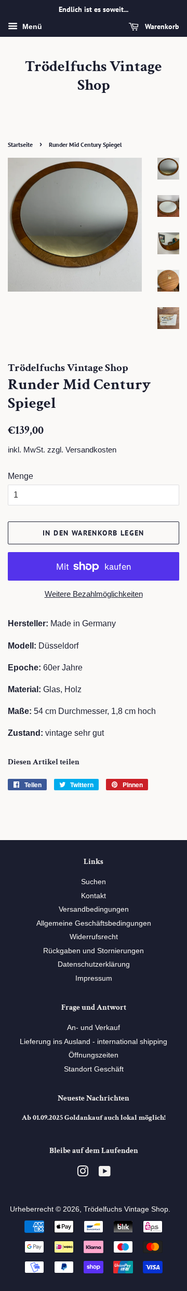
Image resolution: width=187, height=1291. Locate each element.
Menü (31, 26)
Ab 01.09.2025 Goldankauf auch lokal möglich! (94, 1117)
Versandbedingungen (94, 909)
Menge (20, 476)
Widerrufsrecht (94, 937)
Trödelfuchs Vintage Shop (93, 76)
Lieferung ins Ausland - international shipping (93, 1042)
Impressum (93, 978)
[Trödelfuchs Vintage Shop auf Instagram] (82, 1173)
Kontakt (93, 896)
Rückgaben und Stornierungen (93, 951)
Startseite (20, 144)
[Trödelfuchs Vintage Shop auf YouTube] (105, 1173)
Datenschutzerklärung (94, 964)
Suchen (93, 882)
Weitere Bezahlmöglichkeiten (94, 593)
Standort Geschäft (94, 1069)
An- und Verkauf (93, 1028)
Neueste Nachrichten (93, 1098)
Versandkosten (90, 449)
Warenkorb (161, 26)
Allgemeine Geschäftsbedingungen (93, 923)
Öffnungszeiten (93, 1055)
